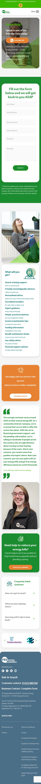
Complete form (29, 688)
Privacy (23, 732)
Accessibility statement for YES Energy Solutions (29, 766)
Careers (4, 732)
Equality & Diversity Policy (30, 743)
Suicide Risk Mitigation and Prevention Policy (29, 758)
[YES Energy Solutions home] (20, 660)
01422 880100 (30, 683)
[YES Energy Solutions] (6, 11)
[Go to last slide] (5, 640)
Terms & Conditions (28, 727)
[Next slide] (36, 640)
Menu (33, 11)
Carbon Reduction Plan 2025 (29, 774)
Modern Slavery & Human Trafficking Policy (30, 750)
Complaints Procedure (29, 738)
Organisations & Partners (28, 1)
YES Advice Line (7, 727)
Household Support (12, 1)
